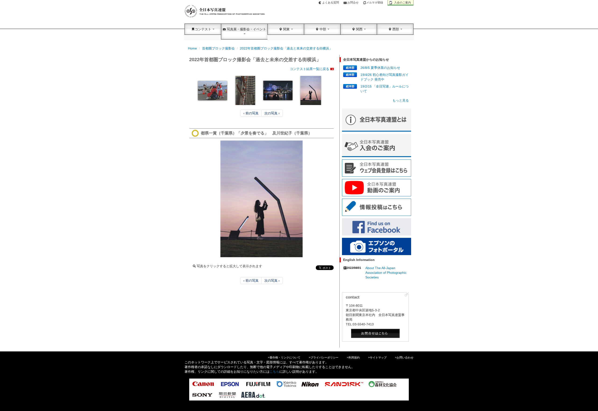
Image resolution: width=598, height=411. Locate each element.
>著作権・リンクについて (284, 357)
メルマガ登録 (374, 2)
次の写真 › (272, 113)
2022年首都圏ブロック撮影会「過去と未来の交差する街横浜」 (286, 48)
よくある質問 (330, 2)
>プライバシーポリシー (323, 357)
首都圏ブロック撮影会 (218, 48)
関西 (359, 29)
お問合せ (353, 2)
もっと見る (400, 100)
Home (192, 48)
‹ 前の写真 (251, 113)
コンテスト (203, 29)
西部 (396, 29)
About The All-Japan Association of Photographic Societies (385, 272)
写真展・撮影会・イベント (246, 29)
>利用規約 (353, 357)
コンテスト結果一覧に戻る (309, 69)
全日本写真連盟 (225, 11)
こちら (274, 371)
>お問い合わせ (404, 357)
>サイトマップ (377, 357)
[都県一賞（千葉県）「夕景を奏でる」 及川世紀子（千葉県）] (261, 199)
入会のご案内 (402, 2)
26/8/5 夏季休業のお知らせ (380, 68)
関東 (286, 29)
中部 (323, 29)
